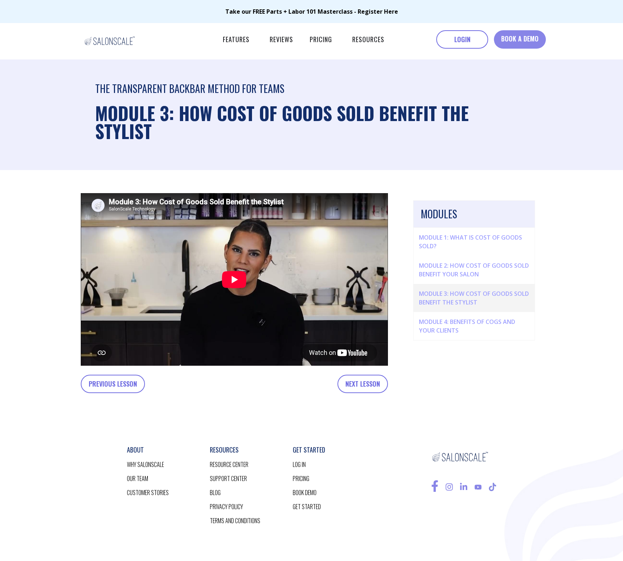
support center (228, 478)
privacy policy (226, 506)
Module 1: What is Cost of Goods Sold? (470, 241)
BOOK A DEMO (520, 38)
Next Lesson (362, 383)
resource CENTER (229, 464)
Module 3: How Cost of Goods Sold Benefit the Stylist (474, 298)
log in (299, 464)
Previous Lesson (113, 383)
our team (137, 478)
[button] (236, 39)
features (236, 39)
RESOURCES (368, 39)
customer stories (148, 492)
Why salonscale (145, 464)
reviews (281, 39)
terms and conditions (235, 520)
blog (215, 492)
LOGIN (462, 39)
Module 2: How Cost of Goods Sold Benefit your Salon (474, 270)
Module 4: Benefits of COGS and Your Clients (467, 326)
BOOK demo (305, 492)
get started (307, 506)
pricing (321, 39)
